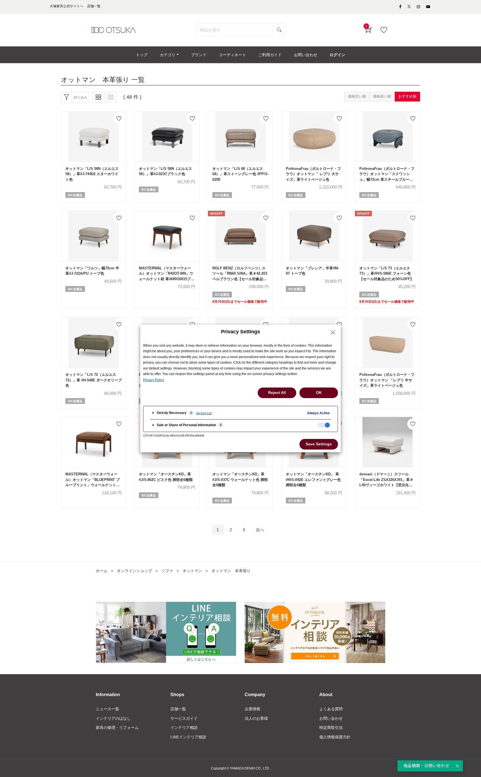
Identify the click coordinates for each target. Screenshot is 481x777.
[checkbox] (324, 425)
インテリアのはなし (113, 718)
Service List (204, 413)
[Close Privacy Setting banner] (333, 332)
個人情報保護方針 (334, 737)
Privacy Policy (153, 380)
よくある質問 (331, 709)
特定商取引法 (331, 727)
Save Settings (319, 444)
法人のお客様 (256, 718)
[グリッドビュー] (98, 97)
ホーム (101, 571)
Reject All (277, 392)
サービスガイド (184, 718)
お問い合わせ (331, 718)
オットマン (192, 571)
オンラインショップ (134, 571)
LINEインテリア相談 (188, 737)
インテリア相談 (184, 727)
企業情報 (252, 709)
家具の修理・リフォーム (117, 727)
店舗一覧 (178, 709)
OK (319, 392)
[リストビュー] (110, 97)
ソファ (167, 571)
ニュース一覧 (107, 709)
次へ (260, 529)
